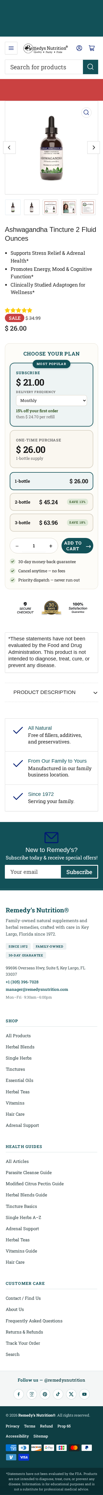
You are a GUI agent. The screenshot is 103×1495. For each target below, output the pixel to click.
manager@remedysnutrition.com (37, 989)
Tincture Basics (21, 1206)
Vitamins (15, 1103)
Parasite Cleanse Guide (29, 1172)
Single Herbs (18, 1058)
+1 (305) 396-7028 (22, 982)
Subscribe (79, 871)
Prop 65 (64, 1426)
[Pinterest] (45, 1394)
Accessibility (17, 1436)
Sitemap (40, 1436)
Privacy (12, 1426)
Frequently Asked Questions (34, 1321)
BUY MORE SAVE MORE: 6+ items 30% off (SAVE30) (51, 89)
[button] (19, 310)
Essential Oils (19, 1080)
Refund (46, 1426)
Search (13, 1354)
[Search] (90, 67)
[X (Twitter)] (71, 1394)
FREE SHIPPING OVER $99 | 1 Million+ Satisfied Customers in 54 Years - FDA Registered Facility (51, 18)
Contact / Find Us (23, 1298)
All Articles (17, 1161)
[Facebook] (18, 1394)
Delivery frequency (36, 392)
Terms (29, 1426)
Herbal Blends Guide (26, 1195)
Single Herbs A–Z (23, 1217)
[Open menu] (11, 48)
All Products (18, 1035)
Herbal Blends (20, 1047)
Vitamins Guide (21, 1251)
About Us (15, 1309)
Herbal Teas (17, 1091)
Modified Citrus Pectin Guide (35, 1183)
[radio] (51, 395)
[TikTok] (58, 1394)
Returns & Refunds (24, 1332)
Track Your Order (23, 1343)
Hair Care (15, 1114)
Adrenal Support (22, 1125)
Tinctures (15, 1069)
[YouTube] (84, 1394)
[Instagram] (32, 1394)
